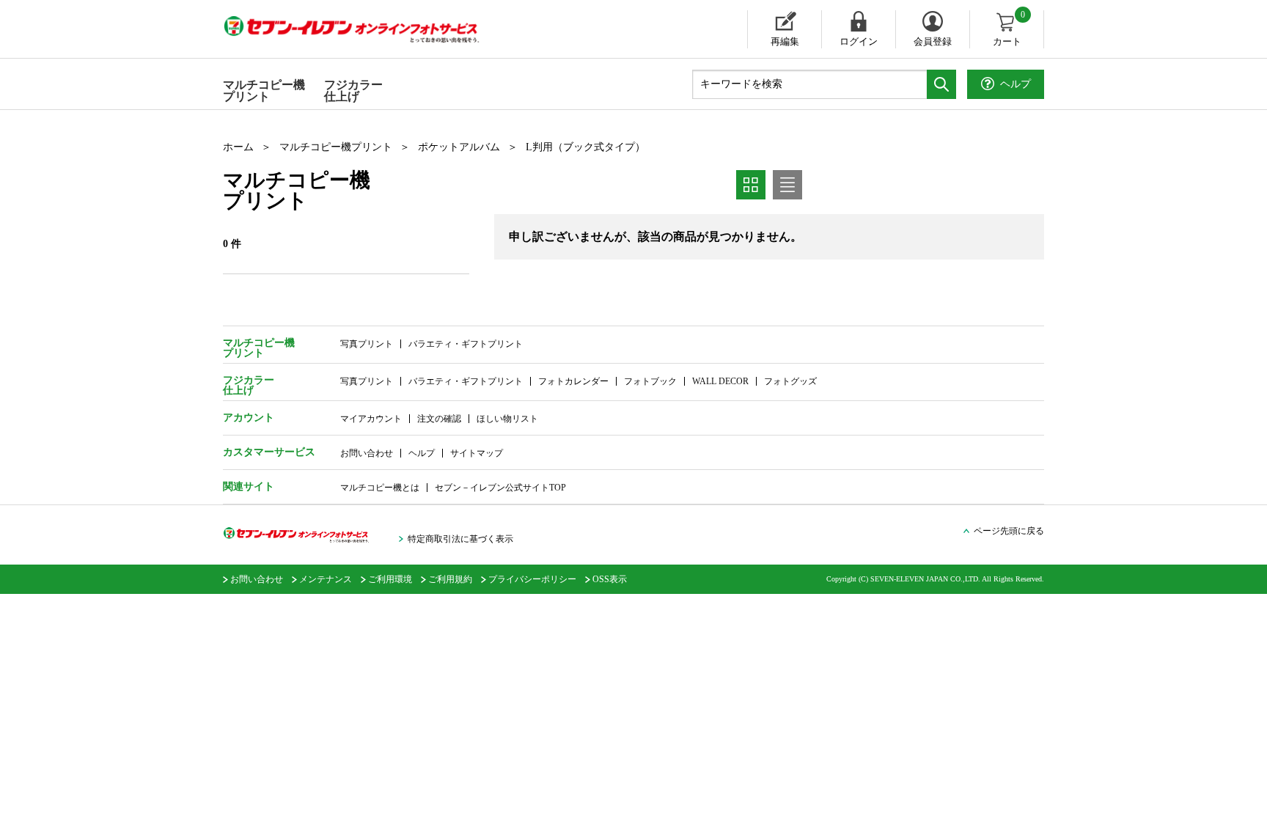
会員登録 (933, 41)
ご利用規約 (450, 579)
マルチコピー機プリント (264, 90)
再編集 (785, 41)
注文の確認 (439, 419)
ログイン (859, 41)
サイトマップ (476, 453)
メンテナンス (325, 579)
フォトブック (650, 381)
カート (1009, 28)
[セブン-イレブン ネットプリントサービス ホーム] (366, 29)
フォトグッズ (790, 381)
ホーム (238, 147)
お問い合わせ (366, 453)
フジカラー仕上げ (353, 90)
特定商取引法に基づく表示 (460, 539)
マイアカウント (371, 419)
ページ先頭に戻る (1009, 531)
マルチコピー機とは (379, 487)
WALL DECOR (720, 381)
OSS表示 (609, 579)
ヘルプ (421, 453)
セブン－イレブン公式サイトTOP (500, 487)
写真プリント (366, 344)
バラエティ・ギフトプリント (465, 344)
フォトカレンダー (573, 381)
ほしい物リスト (507, 419)
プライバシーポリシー (532, 579)
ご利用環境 (390, 579)
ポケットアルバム (459, 147)
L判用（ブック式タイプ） (585, 147)
